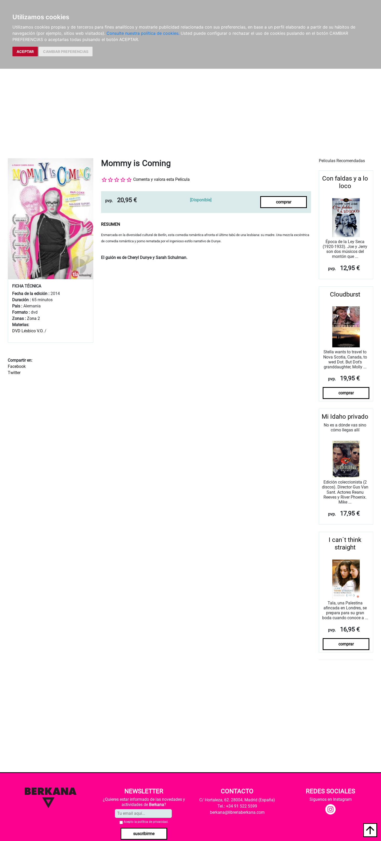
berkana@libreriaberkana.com (237, 812)
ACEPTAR (25, 51)
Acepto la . (146, 822)
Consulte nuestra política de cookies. (143, 33)
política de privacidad (153, 822)
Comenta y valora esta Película (161, 179)
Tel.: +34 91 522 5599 (237, 806)
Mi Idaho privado (345, 416)
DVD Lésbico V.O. (28, 330)
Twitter (14, 372)
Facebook (17, 366)
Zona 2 (33, 318)
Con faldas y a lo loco (345, 182)
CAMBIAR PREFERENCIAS (65, 51)
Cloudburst (345, 294)
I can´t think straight (345, 543)
